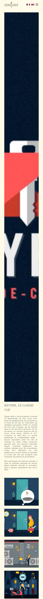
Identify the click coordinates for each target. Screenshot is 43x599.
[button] (36, 4)
